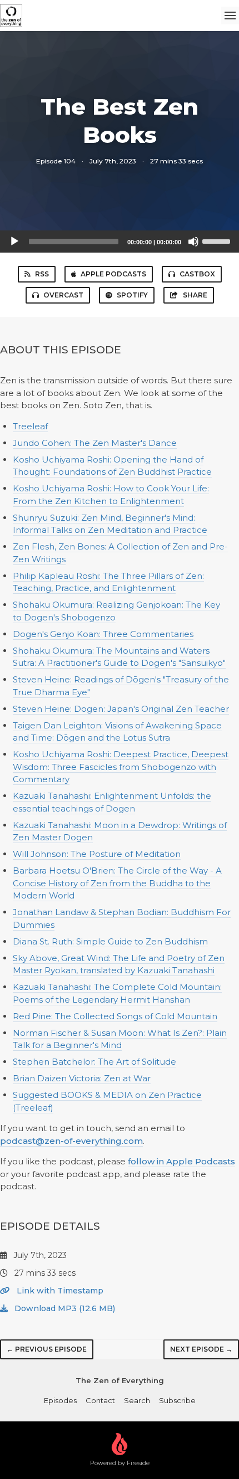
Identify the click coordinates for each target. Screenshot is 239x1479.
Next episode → (201, 1349)
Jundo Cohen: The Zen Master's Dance (95, 443)
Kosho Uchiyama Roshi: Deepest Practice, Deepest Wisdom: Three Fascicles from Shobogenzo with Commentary (120, 766)
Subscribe (177, 1400)
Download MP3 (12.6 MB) (63, 1308)
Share (195, 295)
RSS (42, 274)
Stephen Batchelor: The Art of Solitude (94, 1061)
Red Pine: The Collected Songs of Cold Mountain (115, 1016)
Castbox (197, 274)
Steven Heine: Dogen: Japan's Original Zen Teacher (121, 708)
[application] (119, 241)
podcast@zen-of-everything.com (71, 1141)
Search (137, 1400)
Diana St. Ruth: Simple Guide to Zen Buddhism (110, 941)
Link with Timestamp (58, 1291)
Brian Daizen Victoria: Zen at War (82, 1078)
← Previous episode (47, 1349)
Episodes (60, 1400)
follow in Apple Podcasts (181, 1161)
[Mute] (193, 241)
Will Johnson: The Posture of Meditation (97, 854)
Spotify (132, 295)
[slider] (217, 240)
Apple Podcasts (113, 274)
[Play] (14, 241)
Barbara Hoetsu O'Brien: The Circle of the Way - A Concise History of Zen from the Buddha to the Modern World (117, 883)
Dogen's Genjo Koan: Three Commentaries (103, 634)
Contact (100, 1400)
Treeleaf (30, 426)
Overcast (63, 295)
